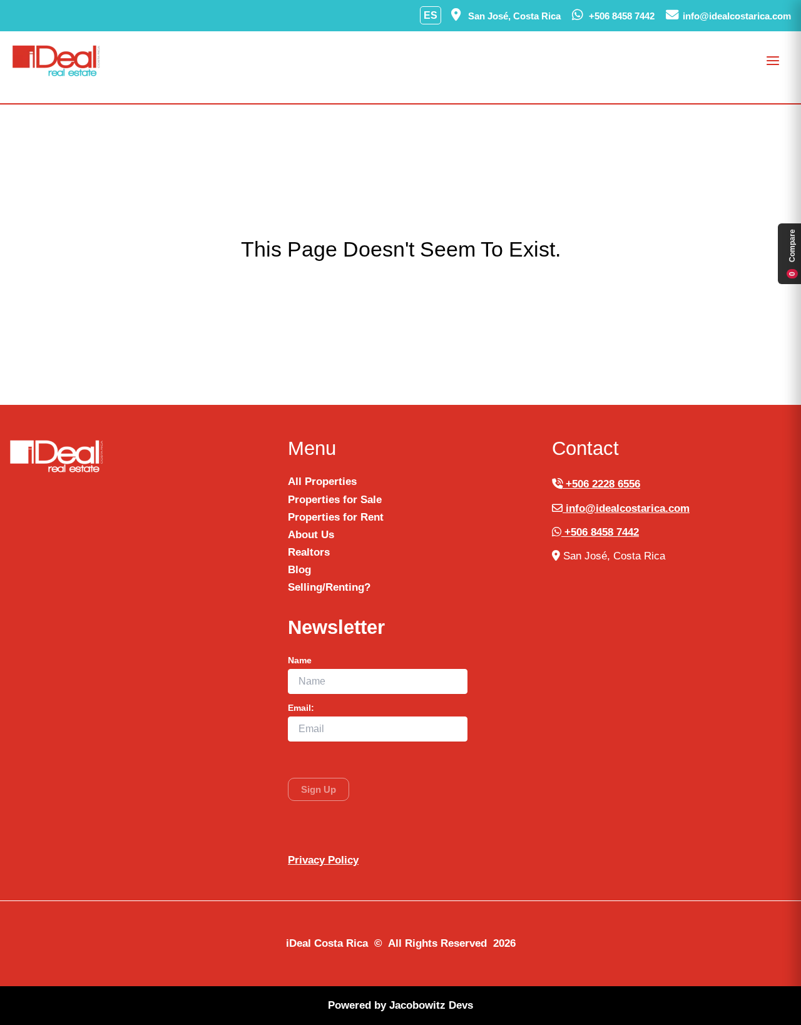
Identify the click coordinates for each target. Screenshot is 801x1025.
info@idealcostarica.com (626, 508)
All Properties (322, 481)
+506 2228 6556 (601, 484)
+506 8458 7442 (600, 532)
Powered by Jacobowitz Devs (400, 1005)
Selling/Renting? (329, 587)
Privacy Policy (323, 860)
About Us (311, 535)
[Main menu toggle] (773, 60)
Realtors (309, 552)
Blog (299, 570)
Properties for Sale (335, 500)
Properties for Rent (336, 517)
